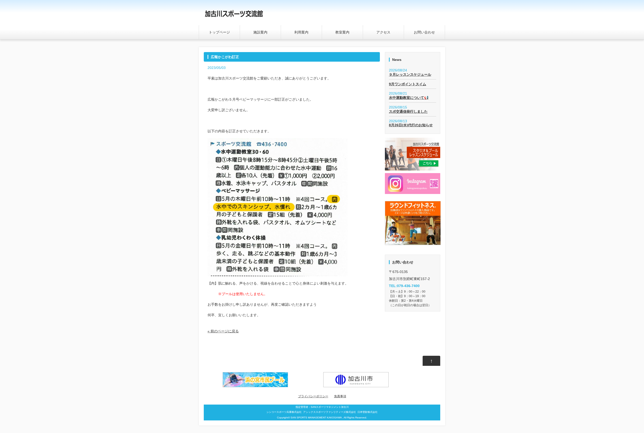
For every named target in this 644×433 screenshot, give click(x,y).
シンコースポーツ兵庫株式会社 (284, 412)
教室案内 (342, 32)
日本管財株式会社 (367, 412)
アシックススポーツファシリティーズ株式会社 (329, 412)
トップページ (219, 32)
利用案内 (301, 32)
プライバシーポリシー (313, 396)
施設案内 (260, 32)
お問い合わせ (424, 32)
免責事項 (340, 396)
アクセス (383, 32)
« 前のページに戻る (223, 331)
